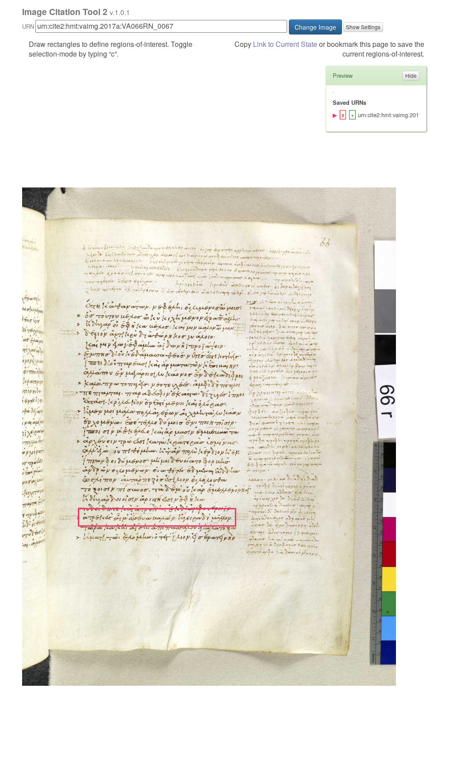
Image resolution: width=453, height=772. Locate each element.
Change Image (315, 27)
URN (28, 26)
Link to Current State (285, 44)
